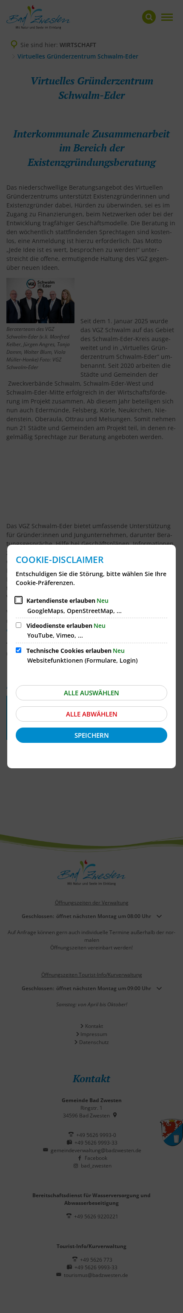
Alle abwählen (91, 714)
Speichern (91, 735)
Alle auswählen (91, 693)
